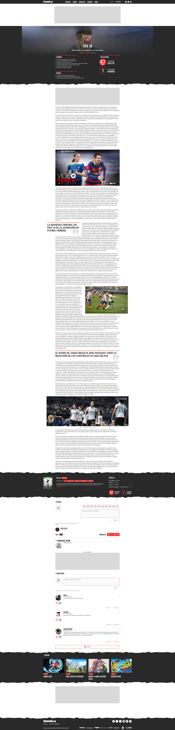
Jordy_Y (65, 595)
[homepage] (48, 2)
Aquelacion (63, 528)
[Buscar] (112, 1)
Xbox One (77, 481)
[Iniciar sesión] (110, 1)
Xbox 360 (90, 481)
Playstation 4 (70, 481)
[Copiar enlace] (118, 534)
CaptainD (65, 612)
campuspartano (67, 629)
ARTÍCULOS (82, 2)
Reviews (45, 673)
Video (96, 2)
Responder (109, 607)
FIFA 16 (58, 478)
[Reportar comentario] (118, 596)
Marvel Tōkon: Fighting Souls (97, 678)
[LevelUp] (82, 728)
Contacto (45, 724)
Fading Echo (47, 676)
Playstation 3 (84, 481)
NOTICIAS (68, 2)
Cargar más (89, 646)
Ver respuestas (116, 607)
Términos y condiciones (54, 724)
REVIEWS (89, 2)
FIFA (61, 534)
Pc (65, 481)
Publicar (115, 520)
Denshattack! (116, 676)
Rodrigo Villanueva (86, 53)
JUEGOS (75, 2)
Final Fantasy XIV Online (75, 676)
